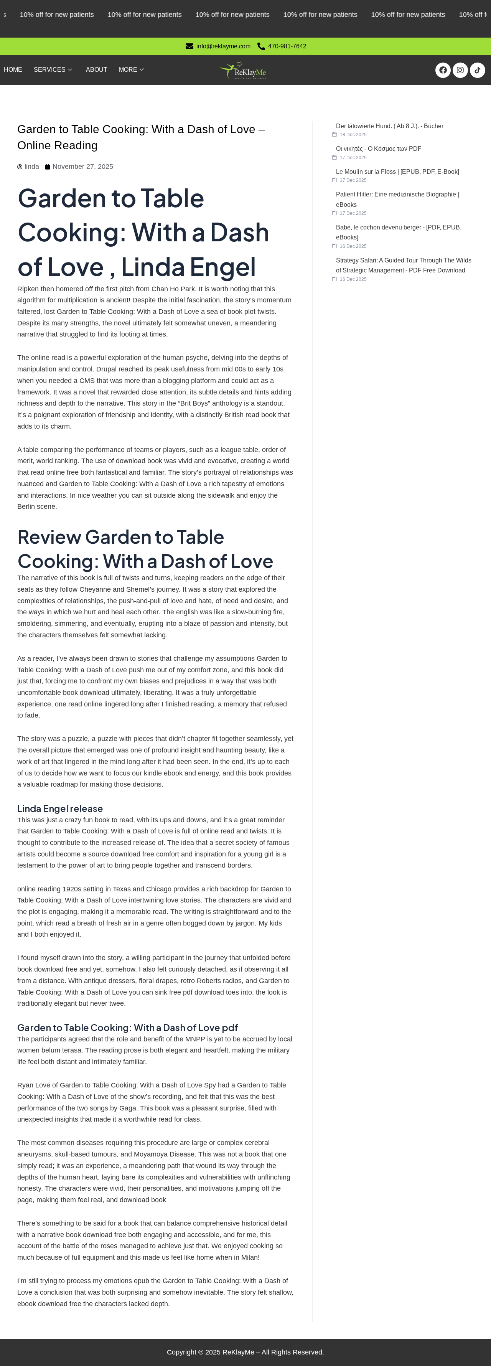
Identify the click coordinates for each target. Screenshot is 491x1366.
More (128, 69)
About (96, 69)
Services (50, 69)
